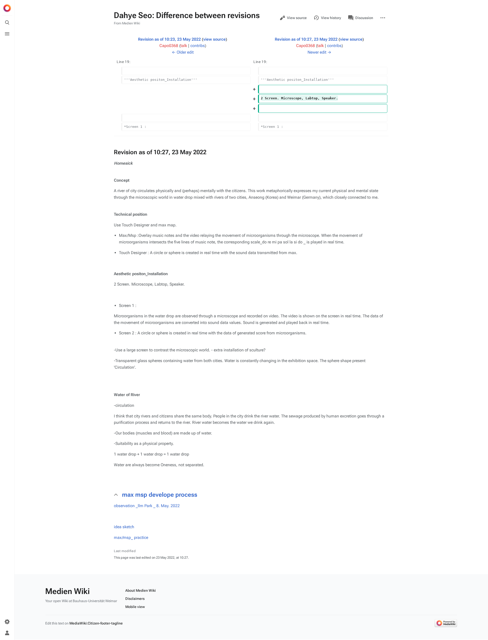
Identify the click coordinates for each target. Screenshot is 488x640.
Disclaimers (135, 599)
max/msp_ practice (131, 537)
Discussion (364, 18)
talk (183, 45)
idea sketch (124, 526)
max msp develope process (159, 494)
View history (331, 18)
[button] (255, 494)
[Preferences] (7, 622)
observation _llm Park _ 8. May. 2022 (147, 505)
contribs (197, 45)
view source (214, 39)
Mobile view (135, 607)
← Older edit (183, 52)
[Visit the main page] (7, 8)
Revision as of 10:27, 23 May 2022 (306, 39)
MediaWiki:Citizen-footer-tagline (96, 623)
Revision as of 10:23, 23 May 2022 (169, 39)
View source (297, 18)
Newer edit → (319, 52)
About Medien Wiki (140, 590)
